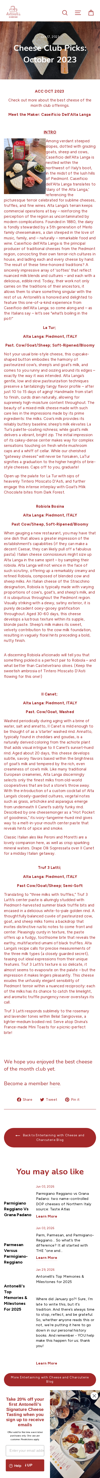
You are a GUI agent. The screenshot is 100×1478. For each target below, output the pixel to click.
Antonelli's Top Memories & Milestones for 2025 (15, 1297)
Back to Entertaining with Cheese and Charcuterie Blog (53, 1138)
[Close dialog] (94, 1396)
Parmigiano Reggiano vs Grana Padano (17, 1209)
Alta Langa (33, 876)
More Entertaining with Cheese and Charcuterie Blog (50, 1379)
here (55, 1083)
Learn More (46, 1216)
